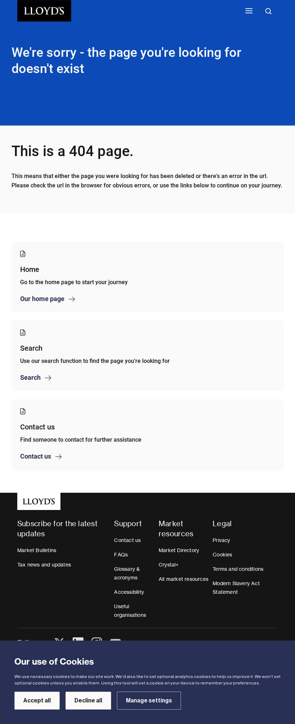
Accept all (37, 700)
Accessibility (129, 592)
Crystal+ (169, 564)
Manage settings (149, 700)
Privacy (221, 540)
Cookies (222, 554)
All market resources (183, 579)
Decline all (88, 700)
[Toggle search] (268, 11)
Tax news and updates (44, 564)
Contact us (127, 540)
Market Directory (179, 550)
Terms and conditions (238, 569)
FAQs (121, 554)
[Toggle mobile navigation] (249, 11)
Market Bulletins (36, 550)
